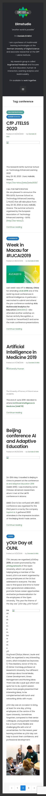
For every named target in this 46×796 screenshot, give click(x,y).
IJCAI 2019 (23, 291)
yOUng (10, 536)
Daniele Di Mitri (33, 261)
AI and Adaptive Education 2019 (20, 483)
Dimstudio (23, 24)
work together (30, 80)
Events (10, 340)
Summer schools (14, 117)
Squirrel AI (10, 512)
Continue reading (14, 227)
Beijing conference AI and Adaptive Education (21, 438)
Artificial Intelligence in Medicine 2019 (21, 352)
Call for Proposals (15, 112)
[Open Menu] (23, 89)
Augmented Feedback (17, 64)
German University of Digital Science (23, 48)
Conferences (13, 238)
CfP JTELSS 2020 (17, 126)
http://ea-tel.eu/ (14, 220)
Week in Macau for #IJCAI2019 (18, 250)
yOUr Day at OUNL (19, 545)
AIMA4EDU (21, 310)
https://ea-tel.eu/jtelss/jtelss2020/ (22, 182)
